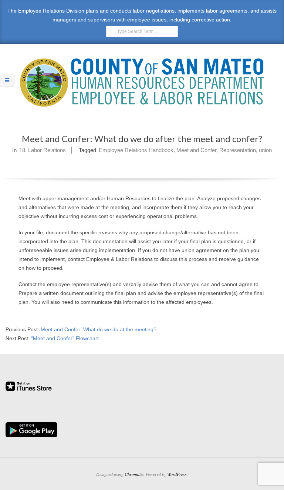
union (265, 150)
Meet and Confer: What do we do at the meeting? (98, 329)
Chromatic (134, 474)
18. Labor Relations (42, 150)
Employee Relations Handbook (136, 150)
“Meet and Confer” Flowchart (65, 338)
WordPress (177, 474)
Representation (237, 150)
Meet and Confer (196, 150)
